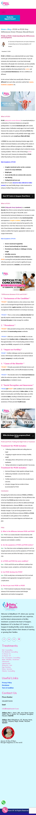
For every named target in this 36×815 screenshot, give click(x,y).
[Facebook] (4, 639)
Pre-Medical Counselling (10, 652)
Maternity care (7, 665)
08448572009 (7, 701)
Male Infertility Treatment (10, 659)
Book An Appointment (10, 18)
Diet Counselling (7, 650)
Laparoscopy (6, 663)
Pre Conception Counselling (11, 657)
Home (3, 29)
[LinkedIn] (9, 639)
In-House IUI (6, 654)
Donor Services (7, 669)
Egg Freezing (6, 667)
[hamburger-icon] (3, 12)
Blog (9, 29)
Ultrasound (5, 661)
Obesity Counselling (8, 671)
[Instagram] (14, 639)
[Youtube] (19, 639)
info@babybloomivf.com (10, 709)
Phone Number (7, 697)
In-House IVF (6, 656)
